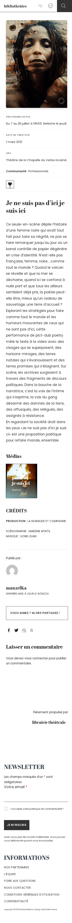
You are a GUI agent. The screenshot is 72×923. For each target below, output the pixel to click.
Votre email (15, 786)
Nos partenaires (16, 867)
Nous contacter (17, 888)
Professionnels (38, 171)
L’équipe (10, 874)
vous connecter (36, 658)
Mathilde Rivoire (49, 909)
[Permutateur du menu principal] (40, 6)
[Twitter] (16, 630)
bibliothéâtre (15, 6)
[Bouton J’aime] (10, 184)
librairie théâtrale (50, 723)
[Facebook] (9, 630)
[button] (63, 5)
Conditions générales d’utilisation (31, 895)
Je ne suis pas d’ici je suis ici (21, 478)
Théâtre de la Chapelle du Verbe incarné (36, 160)
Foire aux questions (20, 881)
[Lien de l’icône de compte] (50, 5)
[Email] (24, 630)
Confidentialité (16, 901)
